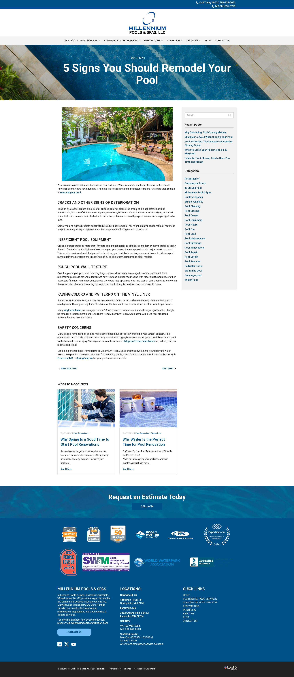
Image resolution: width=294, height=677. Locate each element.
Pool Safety (191, 256)
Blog (208, 40)
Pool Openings (193, 243)
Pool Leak (190, 233)
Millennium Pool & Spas (198, 192)
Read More (66, 469)
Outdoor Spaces (194, 197)
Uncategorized (193, 275)
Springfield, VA (84, 358)
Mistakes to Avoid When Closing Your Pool (209, 137)
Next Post (167, 368)
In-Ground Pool (193, 187)
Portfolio (173, 40)
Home (186, 595)
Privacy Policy (115, 669)
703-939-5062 (132, 625)
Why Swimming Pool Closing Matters (205, 132)
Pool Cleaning (192, 206)
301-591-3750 (133, 629)
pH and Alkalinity (194, 201)
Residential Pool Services (81, 40)
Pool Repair (191, 252)
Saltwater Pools (193, 266)
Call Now (147, 506)
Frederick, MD (65, 358)
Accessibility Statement (144, 669)
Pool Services (192, 261)
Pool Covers (192, 215)
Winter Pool (156, 433)
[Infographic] (192, 178)
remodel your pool (70, 192)
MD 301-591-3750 (225, 6)
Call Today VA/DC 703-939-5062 (217, 2)
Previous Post (69, 368)
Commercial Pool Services (121, 40)
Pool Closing (192, 210)
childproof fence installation (139, 341)
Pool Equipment (193, 220)
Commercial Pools (195, 183)
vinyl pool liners (72, 310)
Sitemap (127, 669)
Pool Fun (190, 229)
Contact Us (222, 40)
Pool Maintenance (195, 238)
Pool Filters (191, 224)
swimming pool (193, 270)
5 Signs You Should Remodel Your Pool (147, 74)
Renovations (152, 40)
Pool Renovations (154, 58)
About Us (192, 40)
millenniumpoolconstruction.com (89, 623)
